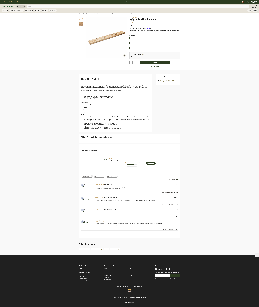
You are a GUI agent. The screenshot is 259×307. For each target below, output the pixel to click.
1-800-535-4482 (83, 270)
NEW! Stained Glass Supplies (129, 1)
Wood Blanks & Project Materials (99, 13)
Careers (131, 271)
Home (80, 13)
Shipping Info (144, 54)
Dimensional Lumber (84, 249)
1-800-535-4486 (83, 273)
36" (135, 48)
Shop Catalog (107, 277)
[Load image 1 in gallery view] (81, 19)
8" (141, 43)
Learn (249, 10)
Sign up (175, 275)
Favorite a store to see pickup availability (143, 56)
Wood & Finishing (115, 249)
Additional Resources (164, 77)
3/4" (131, 38)
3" (130, 43)
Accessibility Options (134, 297)
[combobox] (99, 176)
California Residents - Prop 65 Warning (167, 81)
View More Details (152, 31)
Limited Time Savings (97, 249)
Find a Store (132, 275)
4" (134, 43)
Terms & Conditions (124, 297)
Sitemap (144, 297)
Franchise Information (134, 273)
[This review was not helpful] (176, 192)
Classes (255, 10)
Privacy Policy (173, 278)
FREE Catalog (107, 273)
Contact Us (81, 276)
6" (137, 43)
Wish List (106, 271)
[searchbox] (85, 176)
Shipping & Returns (83, 278)
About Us (132, 268)
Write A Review (150, 163)
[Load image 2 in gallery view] (81, 24)
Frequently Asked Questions (85, 280)
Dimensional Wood (111, 13)
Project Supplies (86, 13)
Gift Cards (106, 268)
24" (131, 48)
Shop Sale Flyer (107, 275)
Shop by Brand (107, 279)
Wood (106, 249)
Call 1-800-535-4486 (250, 2)
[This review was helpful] (174, 192)
